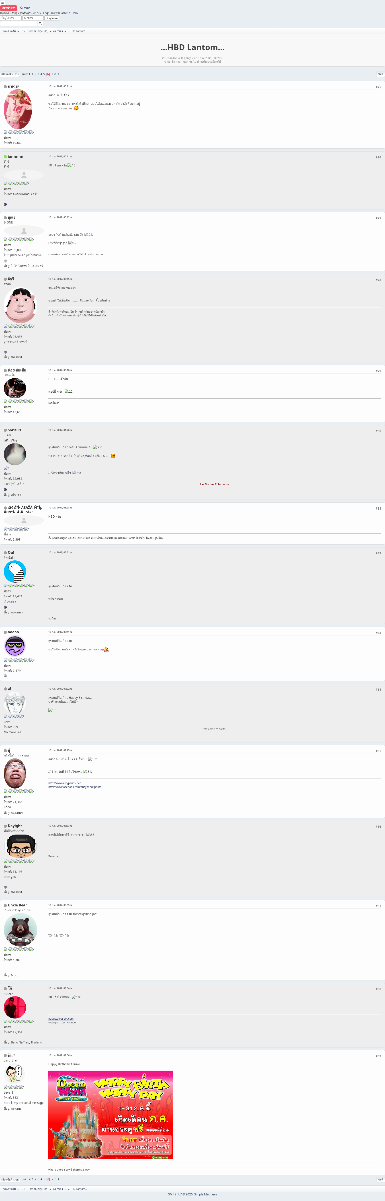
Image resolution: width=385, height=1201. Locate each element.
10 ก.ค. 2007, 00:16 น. (60, 370)
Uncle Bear (17, 905)
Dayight (15, 825)
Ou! (11, 552)
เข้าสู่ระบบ (48, 13)
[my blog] (5, 887)
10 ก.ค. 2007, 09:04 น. (60, 988)
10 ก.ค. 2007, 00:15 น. (60, 279)
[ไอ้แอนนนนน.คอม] (5, 204)
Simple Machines (205, 1194)
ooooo (13, 631)
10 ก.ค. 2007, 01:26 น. (60, 430)
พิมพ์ (380, 74)
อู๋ (9, 750)
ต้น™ (11, 1055)
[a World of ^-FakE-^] (5, 261)
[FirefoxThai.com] (5, 676)
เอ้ (9, 688)
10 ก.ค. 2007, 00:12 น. (60, 217)
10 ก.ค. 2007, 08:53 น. (60, 825)
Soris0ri (14, 430)
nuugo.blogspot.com (61, 1019)
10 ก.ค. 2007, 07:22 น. (60, 688)
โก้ (10, 988)
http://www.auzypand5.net (64, 783)
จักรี (11, 279)
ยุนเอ (12, 217)
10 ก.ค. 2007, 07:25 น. (60, 750)
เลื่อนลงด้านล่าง (9, 74)
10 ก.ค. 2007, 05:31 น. (60, 552)
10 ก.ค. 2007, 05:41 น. (60, 631)
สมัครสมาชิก (69, 13)
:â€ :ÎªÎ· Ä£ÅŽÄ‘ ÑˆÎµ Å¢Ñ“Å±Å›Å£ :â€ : (23, 509)
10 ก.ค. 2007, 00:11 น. (60, 86)
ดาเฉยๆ (14, 86)
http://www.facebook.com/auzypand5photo (74, 787)
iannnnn (15, 156)
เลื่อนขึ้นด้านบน (10, 1179)
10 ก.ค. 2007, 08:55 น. (60, 905)
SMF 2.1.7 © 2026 (180, 1194)
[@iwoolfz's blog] (5, 607)
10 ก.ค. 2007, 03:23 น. (60, 507)
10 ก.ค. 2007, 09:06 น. (60, 1055)
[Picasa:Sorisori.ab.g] (5, 490)
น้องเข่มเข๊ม (17, 370)
